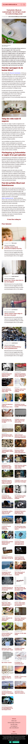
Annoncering (14, 733)
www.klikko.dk (15, 727)
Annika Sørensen (15, 276)
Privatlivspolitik (16, 742)
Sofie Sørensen (12, 16)
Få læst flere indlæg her (14, 219)
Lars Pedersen (15, 309)
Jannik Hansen (15, 343)
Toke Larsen (14, 243)
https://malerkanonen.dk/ (8, 198)
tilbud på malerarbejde (21, 16)
